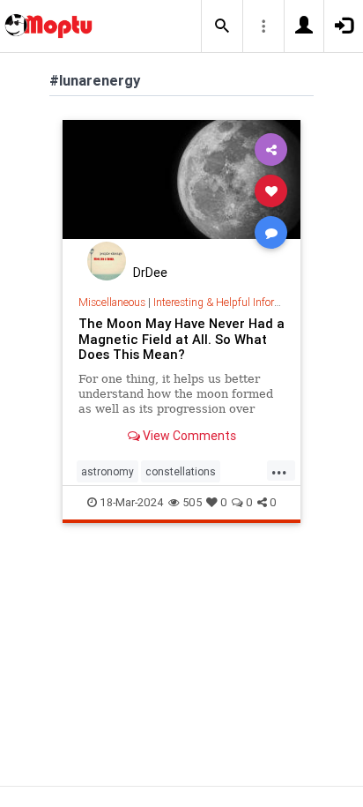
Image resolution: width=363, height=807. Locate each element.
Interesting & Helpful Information (230, 302)
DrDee (150, 272)
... (279, 470)
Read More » (181, 190)
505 (192, 502)
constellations (180, 471)
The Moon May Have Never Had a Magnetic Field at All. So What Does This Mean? (181, 339)
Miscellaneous (111, 302)
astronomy (107, 471)
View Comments (188, 436)
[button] (222, 26)
